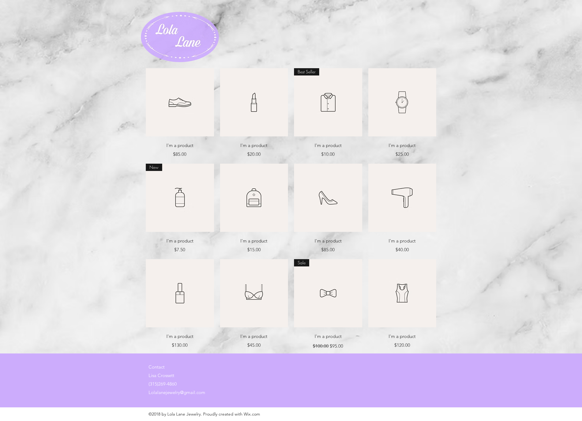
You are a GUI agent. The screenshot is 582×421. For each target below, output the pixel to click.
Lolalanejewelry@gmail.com (177, 392)
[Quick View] (180, 102)
